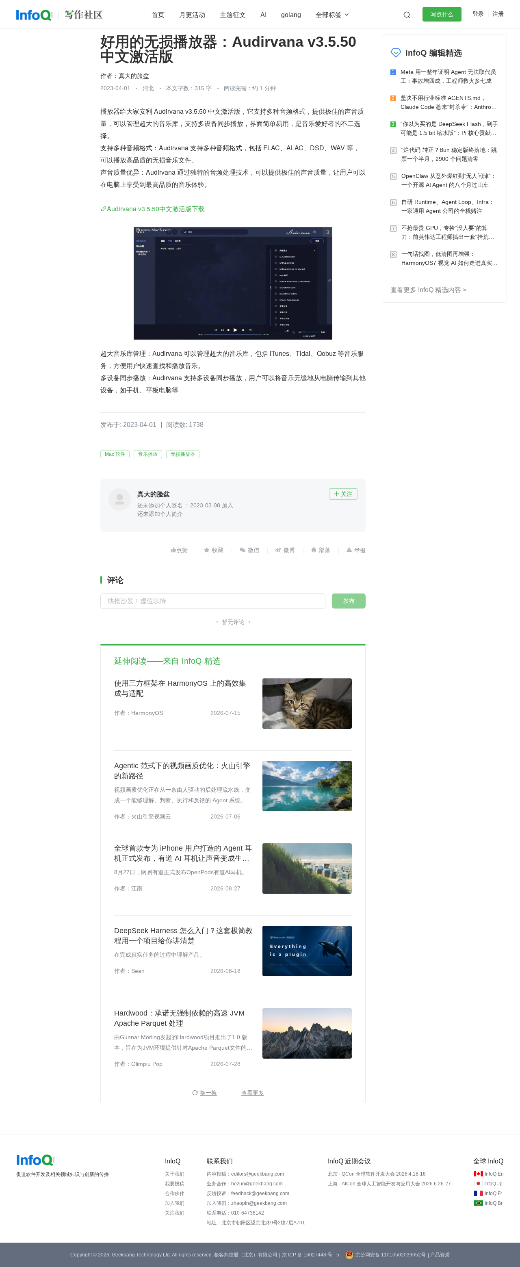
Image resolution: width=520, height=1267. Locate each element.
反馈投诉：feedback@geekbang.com (248, 1193)
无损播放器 (183, 454)
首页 (158, 14)
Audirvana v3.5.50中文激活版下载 (156, 208)
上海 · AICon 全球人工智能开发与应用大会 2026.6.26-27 (389, 1184)
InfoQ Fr (493, 1193)
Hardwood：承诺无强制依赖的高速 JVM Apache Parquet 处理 (179, 1018)
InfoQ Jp (493, 1184)
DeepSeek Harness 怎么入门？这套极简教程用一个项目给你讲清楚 (183, 936)
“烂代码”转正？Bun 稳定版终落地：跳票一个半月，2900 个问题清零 (449, 154)
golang (291, 14)
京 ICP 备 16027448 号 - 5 (310, 1255)
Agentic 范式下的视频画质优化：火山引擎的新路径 (182, 771)
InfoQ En (494, 1174)
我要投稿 (174, 1184)
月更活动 (192, 14)
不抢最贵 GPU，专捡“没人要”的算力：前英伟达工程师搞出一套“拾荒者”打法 (448, 233)
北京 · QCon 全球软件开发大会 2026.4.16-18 (377, 1174)
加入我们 (174, 1203)
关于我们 (174, 1174)
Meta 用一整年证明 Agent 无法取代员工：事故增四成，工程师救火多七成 (448, 76)
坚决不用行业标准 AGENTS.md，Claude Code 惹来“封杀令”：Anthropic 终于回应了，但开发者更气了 (449, 103)
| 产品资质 (439, 1255)
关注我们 (174, 1213)
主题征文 (233, 14)
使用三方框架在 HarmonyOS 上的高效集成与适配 (180, 688)
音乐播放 (148, 454)
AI (263, 14)
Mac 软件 (115, 454)
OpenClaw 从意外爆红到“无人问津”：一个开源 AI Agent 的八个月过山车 (448, 180)
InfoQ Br (494, 1203)
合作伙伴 (174, 1193)
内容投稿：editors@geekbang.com (245, 1174)
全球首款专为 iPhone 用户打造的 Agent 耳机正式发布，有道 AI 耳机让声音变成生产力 (183, 854)
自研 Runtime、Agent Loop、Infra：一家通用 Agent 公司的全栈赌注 (447, 206)
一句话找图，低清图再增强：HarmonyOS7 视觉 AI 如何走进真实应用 (449, 259)
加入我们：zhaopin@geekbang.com (247, 1203)
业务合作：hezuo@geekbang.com (245, 1184)
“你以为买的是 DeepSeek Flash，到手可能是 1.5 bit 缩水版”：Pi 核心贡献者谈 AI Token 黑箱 (449, 129)
